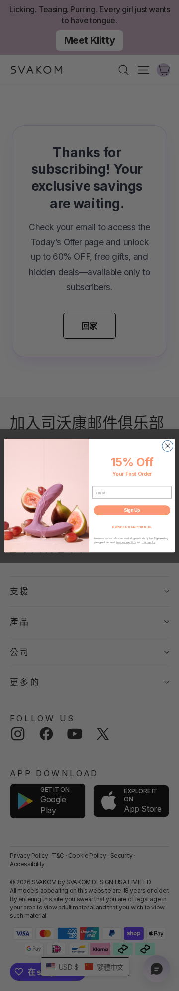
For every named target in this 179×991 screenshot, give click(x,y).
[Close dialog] (167, 445)
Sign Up (132, 510)
